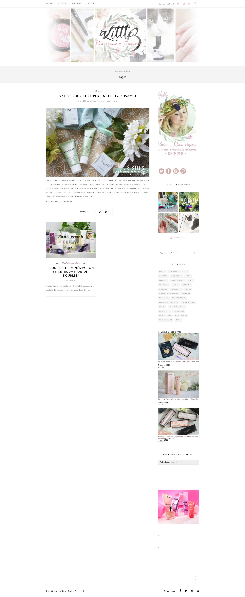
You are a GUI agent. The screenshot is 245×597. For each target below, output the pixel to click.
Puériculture (188, 302)
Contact (89, 3)
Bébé (186, 271)
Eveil (188, 276)
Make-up (187, 285)
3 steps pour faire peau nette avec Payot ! (97, 96)
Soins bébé (164, 311)
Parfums (186, 293)
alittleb (93, 101)
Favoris (163, 280)
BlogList (76, 3)
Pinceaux (163, 298)
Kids (190, 280)
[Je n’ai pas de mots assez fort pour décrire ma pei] (189, 223)
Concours (177, 276)
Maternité (176, 289)
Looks (176, 285)
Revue (98, 91)
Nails (188, 289)
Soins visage (165, 320)
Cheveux (163, 276)
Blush (162, 271)
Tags (178, 320)
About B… (63, 3)
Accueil (50, 3)
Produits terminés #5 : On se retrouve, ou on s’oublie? (70, 272)
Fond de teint (177, 280)
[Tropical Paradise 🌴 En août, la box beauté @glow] (168, 202)
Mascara (163, 289)
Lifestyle (164, 285)
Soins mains (181, 315)
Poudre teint (178, 298)
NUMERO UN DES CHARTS (170, 332)
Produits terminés (71, 263)
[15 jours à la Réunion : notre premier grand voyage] (189, 202)
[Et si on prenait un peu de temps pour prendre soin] (168, 223)
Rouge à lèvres (177, 307)
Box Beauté (174, 271)
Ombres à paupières (168, 293)
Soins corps (165, 315)
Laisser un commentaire (108, 101)
